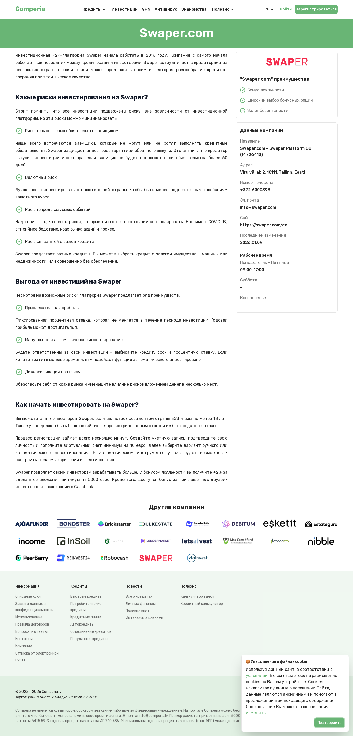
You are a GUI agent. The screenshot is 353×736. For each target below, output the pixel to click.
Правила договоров (32, 624)
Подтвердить (329, 722)
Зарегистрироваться (316, 9)
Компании (23, 646)
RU (267, 9)
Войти (286, 9)
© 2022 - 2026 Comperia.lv (38, 691)
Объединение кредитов (90, 631)
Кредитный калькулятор (202, 603)
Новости (134, 586)
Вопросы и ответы (31, 631)
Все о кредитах (139, 596)
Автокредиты (82, 624)
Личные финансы (141, 603)
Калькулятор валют (198, 596)
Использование (28, 617)
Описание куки (28, 596)
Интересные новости (144, 618)
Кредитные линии (85, 617)
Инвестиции (125, 9)
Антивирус (166, 9)
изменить (256, 712)
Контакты (24, 639)
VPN (146, 9)
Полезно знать (138, 611)
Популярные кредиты (89, 639)
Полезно (221, 9)
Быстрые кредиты (86, 596)
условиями (257, 675)
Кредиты (91, 9)
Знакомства (194, 9)
